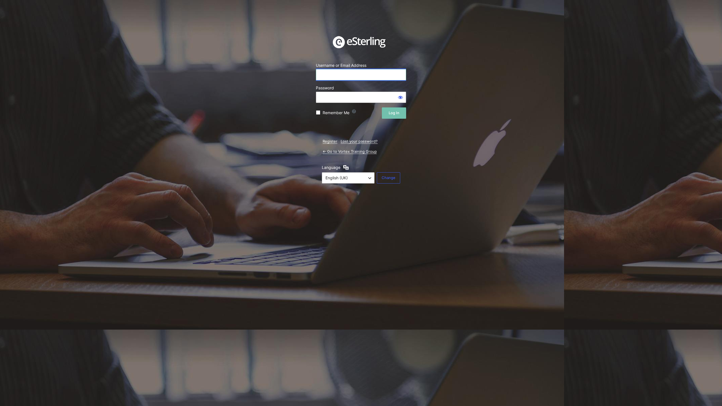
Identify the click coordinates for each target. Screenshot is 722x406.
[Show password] (400, 97)
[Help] (354, 111)
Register (330, 141)
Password (325, 87)
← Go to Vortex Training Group (350, 151)
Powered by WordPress (361, 42)
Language (331, 167)
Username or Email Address (341, 65)
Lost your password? (359, 141)
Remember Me (336, 112)
